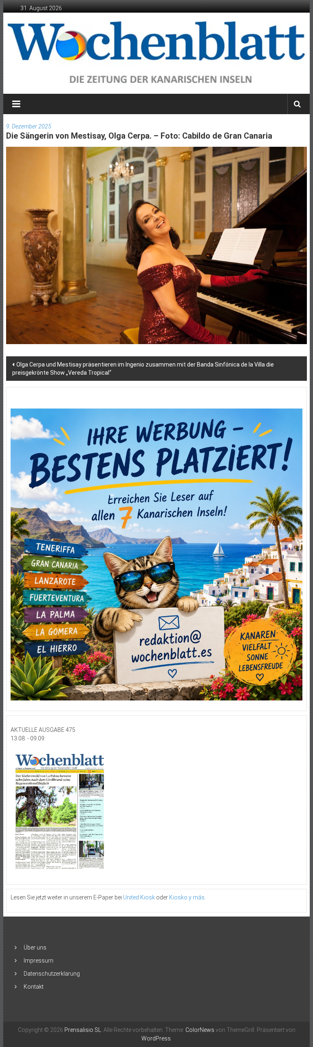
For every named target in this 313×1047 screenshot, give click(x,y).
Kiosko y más (187, 897)
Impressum (38, 960)
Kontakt (34, 986)
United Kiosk (139, 897)
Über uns (35, 947)
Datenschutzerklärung (52, 973)
